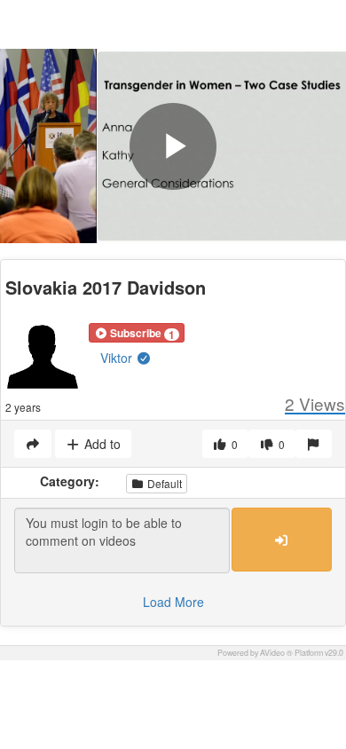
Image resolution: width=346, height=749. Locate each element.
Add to (101, 444)
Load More (173, 602)
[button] (137, 333)
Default (163, 483)
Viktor (118, 358)
